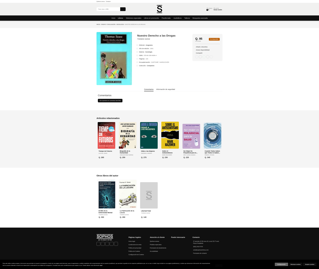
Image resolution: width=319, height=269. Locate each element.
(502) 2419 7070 (198, 246)
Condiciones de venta (135, 244)
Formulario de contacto (200, 253)
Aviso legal (132, 241)
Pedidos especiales (155, 244)
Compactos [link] (150, 65)
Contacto (108, 1)
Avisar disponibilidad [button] (203, 50)
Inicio (98, 24)
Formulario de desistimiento (158, 248)
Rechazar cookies (296, 264)
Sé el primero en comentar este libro (110, 100)
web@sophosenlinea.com (201, 250)
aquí (101, 265)
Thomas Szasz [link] (143, 39)
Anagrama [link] (149, 45)
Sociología (120, 24)
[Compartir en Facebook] (196, 56)
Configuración (281, 264)
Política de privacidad (135, 248)
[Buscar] (123, 9)
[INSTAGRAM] (107, 244)
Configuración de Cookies (136, 254)
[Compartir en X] (200, 56)
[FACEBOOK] (98, 244)
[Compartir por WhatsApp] (204, 56)
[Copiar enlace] (211, 56)
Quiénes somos (101, 1)
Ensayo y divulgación (108, 24)
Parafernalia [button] (166, 18)
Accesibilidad (154, 251)
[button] (209, 9)
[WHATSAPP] (111, 244)
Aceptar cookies (309, 264)
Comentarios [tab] (149, 89)
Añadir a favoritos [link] (202, 47)
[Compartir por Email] (207, 56)
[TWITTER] (103, 244)
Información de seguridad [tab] (165, 89)
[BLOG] (116, 244)
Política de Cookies (134, 251)
